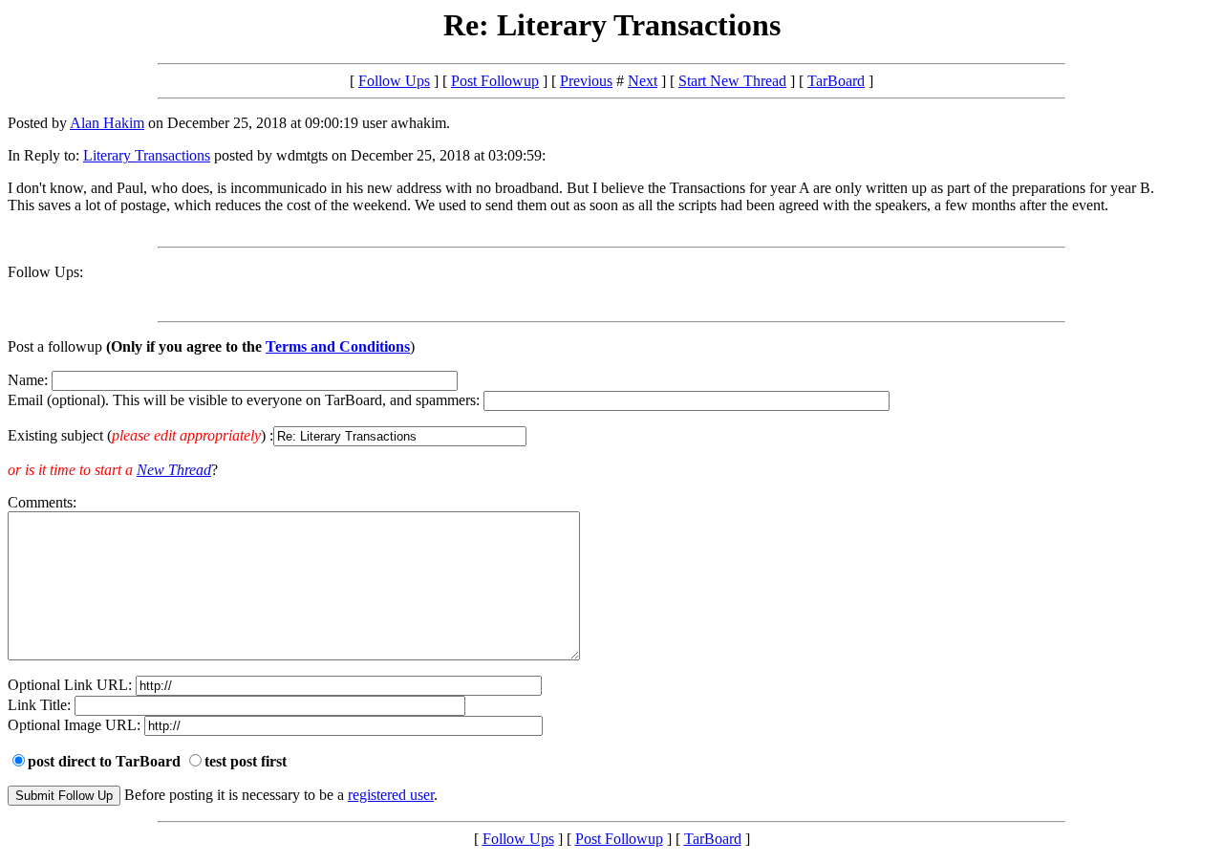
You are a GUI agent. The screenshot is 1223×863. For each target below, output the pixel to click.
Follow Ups (394, 81)
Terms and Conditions (338, 346)
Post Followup (495, 81)
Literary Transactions (146, 155)
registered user (391, 795)
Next (642, 81)
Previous (586, 81)
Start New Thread (732, 81)
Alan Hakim (107, 123)
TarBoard (836, 81)
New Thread (174, 470)
